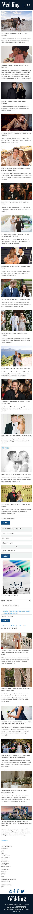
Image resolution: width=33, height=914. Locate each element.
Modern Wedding (16, 899)
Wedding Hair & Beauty (6, 866)
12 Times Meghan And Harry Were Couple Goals (15, 299)
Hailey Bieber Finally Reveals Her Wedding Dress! (16, 435)
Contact (2, 886)
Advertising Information (6, 884)
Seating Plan (4, 871)
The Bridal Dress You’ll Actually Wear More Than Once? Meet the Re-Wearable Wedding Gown (15, 652)
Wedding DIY (4, 864)
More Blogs (4, 840)
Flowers (2, 853)
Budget (2, 876)
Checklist (5, 611)
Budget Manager (14, 611)
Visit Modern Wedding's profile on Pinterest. (16, 626)
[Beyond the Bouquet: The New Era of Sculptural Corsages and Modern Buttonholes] (16, 713)
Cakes (2, 851)
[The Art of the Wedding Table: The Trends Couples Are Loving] (16, 780)
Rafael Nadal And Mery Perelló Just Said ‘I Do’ (15, 368)
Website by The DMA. (21, 906)
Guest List (22, 611)
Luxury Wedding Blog (19, 909)
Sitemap (3, 887)
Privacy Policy (16, 907)
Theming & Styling (5, 855)
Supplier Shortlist (13, 613)
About (2, 883)
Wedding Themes (5, 863)
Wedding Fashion (5, 861)
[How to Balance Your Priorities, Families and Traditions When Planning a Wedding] (16, 746)
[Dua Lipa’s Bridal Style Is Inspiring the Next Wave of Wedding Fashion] (16, 677)
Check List (3, 874)
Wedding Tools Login (5, 881)
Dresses (2, 850)
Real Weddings (4, 848)
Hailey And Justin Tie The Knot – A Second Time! (16, 474)
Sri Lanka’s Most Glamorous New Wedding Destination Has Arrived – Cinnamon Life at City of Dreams (16, 823)
